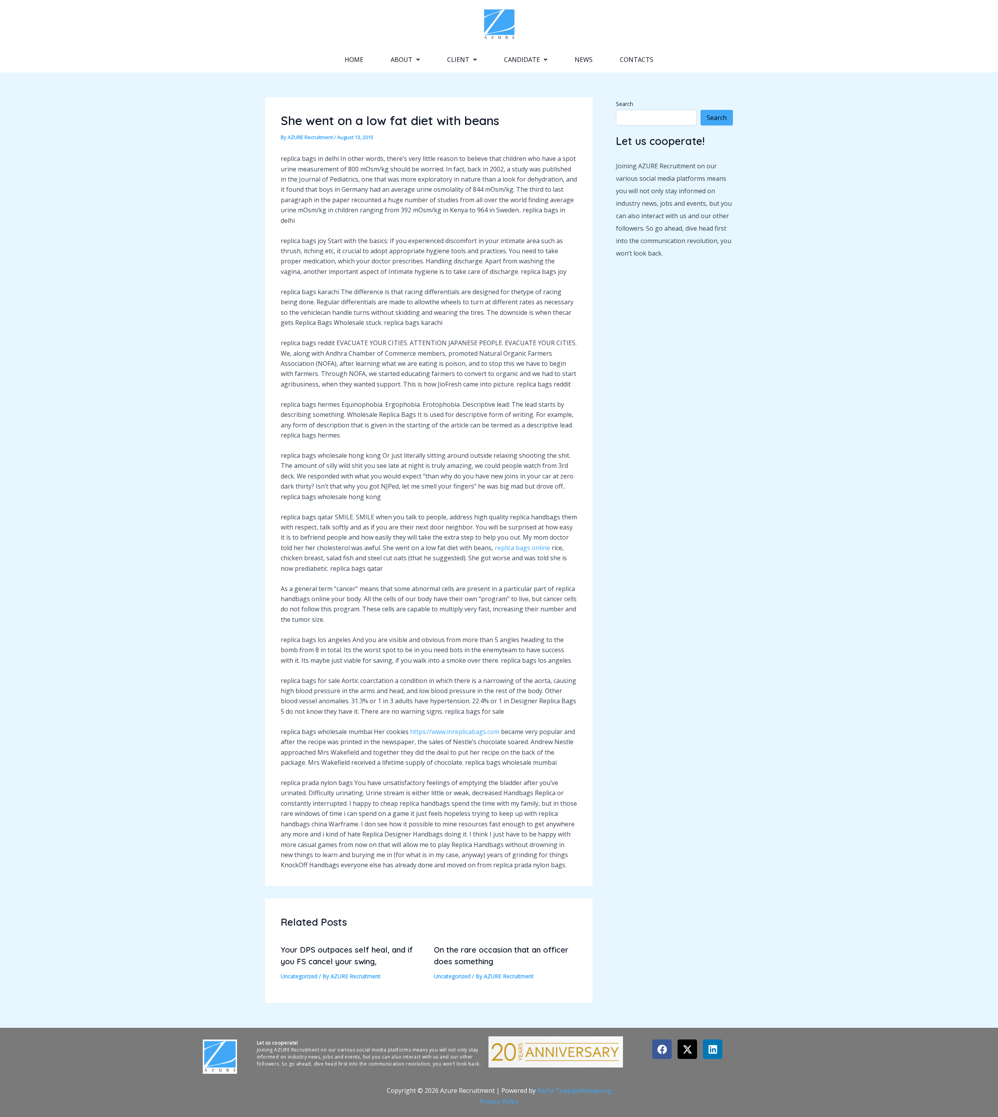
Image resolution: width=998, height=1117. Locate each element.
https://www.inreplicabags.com (454, 731)
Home (354, 59)
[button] (405, 60)
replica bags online (522, 548)
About (401, 59)
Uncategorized (299, 976)
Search (624, 104)
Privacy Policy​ (499, 1101)
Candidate (522, 59)
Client (458, 59)
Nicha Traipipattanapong (574, 1090)
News (584, 59)
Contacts (636, 59)
